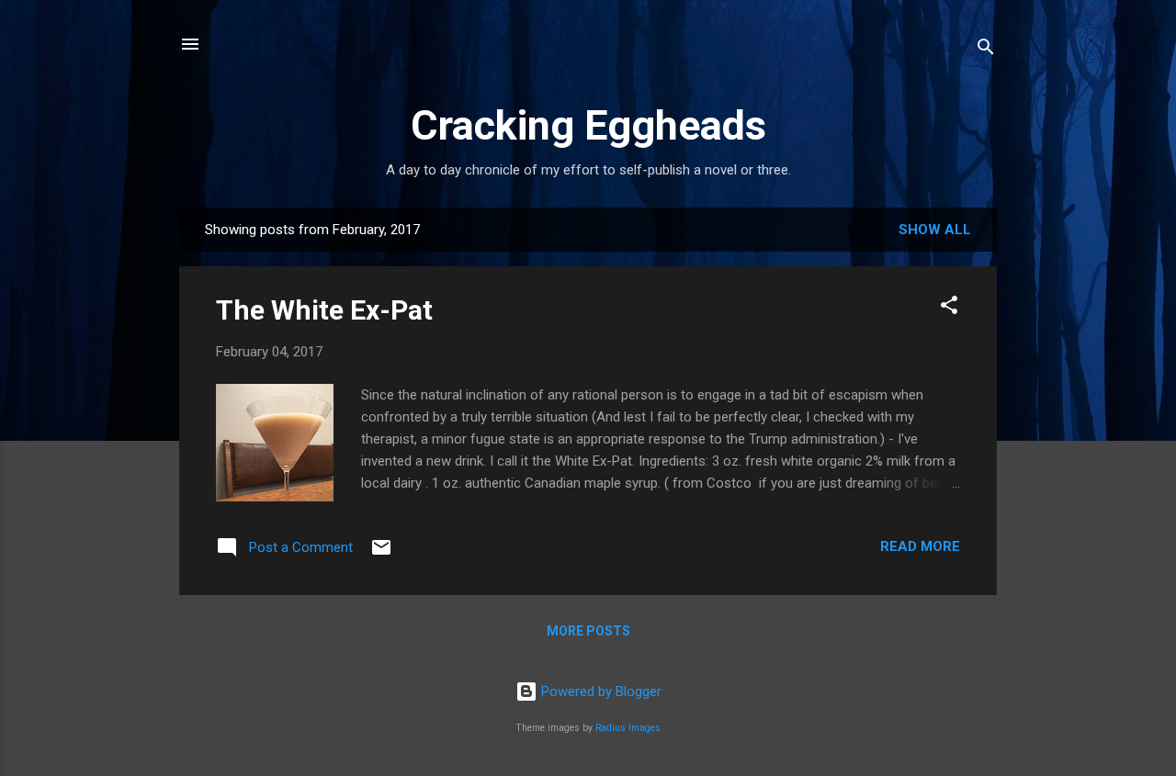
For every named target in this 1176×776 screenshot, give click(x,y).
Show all (935, 229)
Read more (920, 546)
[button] (949, 308)
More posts (588, 631)
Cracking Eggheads (588, 125)
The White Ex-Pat (324, 310)
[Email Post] (381, 553)
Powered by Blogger (599, 691)
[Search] (986, 50)
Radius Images (628, 728)
